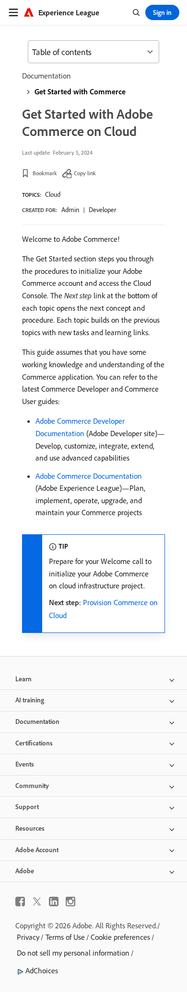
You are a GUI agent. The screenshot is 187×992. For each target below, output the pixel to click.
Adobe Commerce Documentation (88, 476)
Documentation (46, 75)
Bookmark (45, 173)
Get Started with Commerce (80, 91)
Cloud (52, 194)
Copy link (85, 173)
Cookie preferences (120, 937)
